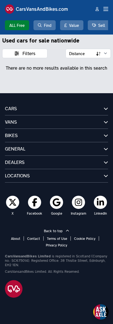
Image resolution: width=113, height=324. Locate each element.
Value (74, 25)
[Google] (57, 202)
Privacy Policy (56, 245)
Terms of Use (57, 238)
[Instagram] (78, 202)
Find (47, 25)
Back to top (54, 230)
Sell (101, 25)
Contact (33, 238)
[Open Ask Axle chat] (101, 312)
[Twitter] (13, 202)
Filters (28, 53)
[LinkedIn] (100, 202)
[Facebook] (34, 202)
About (15, 238)
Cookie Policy (84, 238)
